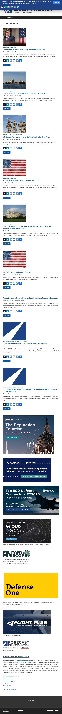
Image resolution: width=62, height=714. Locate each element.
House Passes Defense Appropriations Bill (18, 180)
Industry (5, 341)
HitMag (57, 710)
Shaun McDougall (16, 51)
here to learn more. (11, 689)
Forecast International (19, 300)
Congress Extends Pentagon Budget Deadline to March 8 (24, 93)
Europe (5, 680)
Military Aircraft (12, 341)
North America (6, 47)
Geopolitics (6, 295)
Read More (6, 64)
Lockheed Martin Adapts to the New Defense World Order (25, 344)
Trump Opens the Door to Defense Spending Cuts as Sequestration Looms (30, 298)
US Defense (13, 47)
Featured (5, 134)
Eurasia (5, 678)
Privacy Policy (31, 700)
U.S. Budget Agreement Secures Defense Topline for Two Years (26, 137)
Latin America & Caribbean (10, 682)
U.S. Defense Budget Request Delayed (17, 272)
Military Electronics (22, 341)
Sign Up (56, 2)
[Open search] (57, 17)
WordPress (50, 710)
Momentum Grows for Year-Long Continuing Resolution (24, 49)
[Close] (60, 5)
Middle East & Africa (8, 683)
